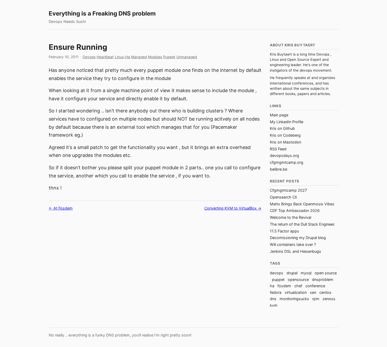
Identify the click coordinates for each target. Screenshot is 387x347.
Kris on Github (282, 128)
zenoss (328, 298)
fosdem (284, 286)
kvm (273, 305)
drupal (291, 273)
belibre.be (278, 169)
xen (313, 292)
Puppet (169, 57)
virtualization (296, 292)
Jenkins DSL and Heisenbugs (295, 251)
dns (273, 298)
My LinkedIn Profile (286, 122)
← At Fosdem (61, 208)
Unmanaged (186, 57)
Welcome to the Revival (290, 217)
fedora (275, 292)
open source (326, 273)
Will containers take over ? (293, 244)
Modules (155, 57)
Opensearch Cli (283, 197)
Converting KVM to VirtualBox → (232, 208)
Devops (89, 57)
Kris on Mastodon (285, 142)
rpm (315, 298)
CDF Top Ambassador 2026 (295, 210)
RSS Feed (278, 149)
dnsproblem (322, 279)
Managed (139, 57)
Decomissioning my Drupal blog (298, 237)
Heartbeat (105, 57)
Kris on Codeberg (285, 135)
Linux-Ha (122, 57)
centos (325, 292)
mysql (306, 273)
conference (315, 286)
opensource (298, 279)
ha (272, 286)
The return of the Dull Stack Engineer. (302, 224)
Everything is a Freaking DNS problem (102, 13)
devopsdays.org (284, 155)
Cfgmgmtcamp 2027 (288, 190)
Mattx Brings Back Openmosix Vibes (302, 204)
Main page (279, 115)
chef (298, 286)
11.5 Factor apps (284, 231)
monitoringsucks (294, 298)
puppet (278, 279)
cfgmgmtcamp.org (286, 162)
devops (276, 273)
